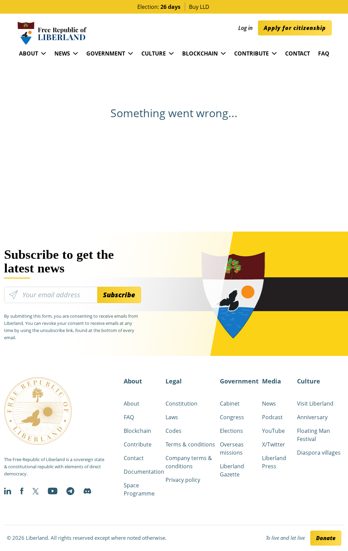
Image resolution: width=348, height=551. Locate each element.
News (62, 53)
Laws (172, 417)
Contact (297, 53)
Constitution (181, 403)
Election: (159, 7)
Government (105, 53)
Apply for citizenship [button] (295, 28)
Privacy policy (183, 480)
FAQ (323, 53)
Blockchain (200, 53)
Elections (231, 431)
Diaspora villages (319, 452)
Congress (232, 417)
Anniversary (312, 417)
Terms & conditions (190, 444)
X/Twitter (273, 444)
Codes (173, 431)
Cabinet (230, 403)
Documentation (144, 471)
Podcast (272, 417)
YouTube (273, 431)
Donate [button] (325, 538)
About (28, 53)
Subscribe (119, 294)
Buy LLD (199, 7)
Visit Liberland (315, 403)
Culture (153, 53)
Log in (245, 28)
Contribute (251, 53)
